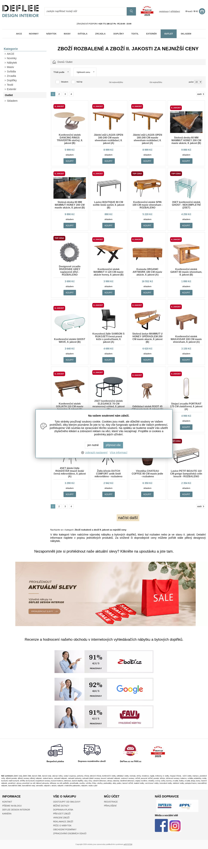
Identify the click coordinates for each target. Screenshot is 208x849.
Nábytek (12, 62)
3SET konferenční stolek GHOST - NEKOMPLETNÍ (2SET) (186, 205)
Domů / (61, 62)
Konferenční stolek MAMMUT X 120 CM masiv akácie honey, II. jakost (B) (108, 272)
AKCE (10, 53)
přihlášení (175, 11)
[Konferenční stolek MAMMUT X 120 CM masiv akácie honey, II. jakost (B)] (108, 264)
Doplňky (12, 80)
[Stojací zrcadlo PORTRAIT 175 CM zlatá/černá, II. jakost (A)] (186, 398)
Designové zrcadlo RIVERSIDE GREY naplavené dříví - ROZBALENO (70, 270)
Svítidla (11, 71)
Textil (10, 84)
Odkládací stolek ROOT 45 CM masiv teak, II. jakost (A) (147, 407)
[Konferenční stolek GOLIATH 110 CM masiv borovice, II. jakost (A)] (69, 398)
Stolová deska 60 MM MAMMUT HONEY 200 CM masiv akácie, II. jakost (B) (186, 140)
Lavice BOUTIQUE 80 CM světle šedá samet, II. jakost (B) (108, 205)
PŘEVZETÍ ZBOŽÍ (62, 813)
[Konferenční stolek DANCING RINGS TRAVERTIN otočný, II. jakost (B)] (69, 131)
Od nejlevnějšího (116, 82)
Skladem (12, 100)
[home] (20, 16)
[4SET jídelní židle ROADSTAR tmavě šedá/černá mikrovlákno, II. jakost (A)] (69, 464)
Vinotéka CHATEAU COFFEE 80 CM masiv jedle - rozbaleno (147, 474)
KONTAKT (7, 802)
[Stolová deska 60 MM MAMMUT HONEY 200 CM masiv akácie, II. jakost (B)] (186, 132)
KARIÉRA (6, 813)
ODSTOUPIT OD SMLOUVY (66, 802)
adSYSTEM (128, 844)
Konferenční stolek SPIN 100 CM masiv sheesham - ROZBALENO (147, 205)
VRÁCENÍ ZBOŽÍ (61, 817)
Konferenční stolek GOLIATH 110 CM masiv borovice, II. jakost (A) (69, 406)
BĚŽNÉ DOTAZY (61, 805)
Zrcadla (11, 75)
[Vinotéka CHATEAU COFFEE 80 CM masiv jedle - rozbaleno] (147, 465)
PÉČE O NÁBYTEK (62, 825)
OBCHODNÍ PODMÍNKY (64, 829)
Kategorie (11, 48)
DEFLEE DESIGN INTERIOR (16, 809)
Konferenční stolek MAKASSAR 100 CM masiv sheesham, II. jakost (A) (186, 339)
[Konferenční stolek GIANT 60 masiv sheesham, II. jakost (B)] (186, 264)
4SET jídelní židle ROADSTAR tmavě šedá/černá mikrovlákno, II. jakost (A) (70, 472)
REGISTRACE (111, 802)
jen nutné (93, 445)
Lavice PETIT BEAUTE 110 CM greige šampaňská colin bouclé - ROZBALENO (186, 474)
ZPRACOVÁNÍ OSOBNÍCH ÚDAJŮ (69, 833)
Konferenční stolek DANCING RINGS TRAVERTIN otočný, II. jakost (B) (70, 139)
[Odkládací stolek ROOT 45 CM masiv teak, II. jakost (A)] (147, 399)
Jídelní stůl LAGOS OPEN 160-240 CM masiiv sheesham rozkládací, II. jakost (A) (147, 139)
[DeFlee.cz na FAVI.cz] (130, 757)
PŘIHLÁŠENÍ (110, 805)
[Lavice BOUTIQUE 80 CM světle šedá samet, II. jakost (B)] (108, 198)
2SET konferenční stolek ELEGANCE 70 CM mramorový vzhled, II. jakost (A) (108, 405)
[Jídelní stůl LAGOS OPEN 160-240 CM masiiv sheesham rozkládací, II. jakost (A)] (147, 131)
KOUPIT (70, 161)
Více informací (118, 452)
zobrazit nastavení (96, 452)
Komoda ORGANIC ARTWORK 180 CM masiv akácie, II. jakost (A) (147, 272)
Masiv (10, 67)
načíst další (128, 518)
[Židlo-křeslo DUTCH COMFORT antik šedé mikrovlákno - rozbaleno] (108, 465)
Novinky (12, 58)
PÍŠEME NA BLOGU (12, 805)
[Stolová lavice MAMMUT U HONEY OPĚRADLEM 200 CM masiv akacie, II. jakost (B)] (147, 329)
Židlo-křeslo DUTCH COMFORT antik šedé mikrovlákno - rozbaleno (108, 474)
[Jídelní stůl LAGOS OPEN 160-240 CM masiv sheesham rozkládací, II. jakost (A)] (108, 131)
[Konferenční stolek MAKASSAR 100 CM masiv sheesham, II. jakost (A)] (186, 331)
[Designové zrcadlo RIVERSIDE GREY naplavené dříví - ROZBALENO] (69, 262)
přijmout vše (113, 445)
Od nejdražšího (156, 82)
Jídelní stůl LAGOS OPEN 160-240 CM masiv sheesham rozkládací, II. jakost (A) (108, 139)
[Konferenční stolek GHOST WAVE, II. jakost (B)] (69, 332)
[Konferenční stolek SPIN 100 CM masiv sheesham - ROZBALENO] (147, 198)
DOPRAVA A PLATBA (63, 809)
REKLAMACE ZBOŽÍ (63, 821)
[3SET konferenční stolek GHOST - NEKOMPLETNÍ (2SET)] (186, 198)
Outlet (9, 95)
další (199, 94)
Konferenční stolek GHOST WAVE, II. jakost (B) (69, 340)
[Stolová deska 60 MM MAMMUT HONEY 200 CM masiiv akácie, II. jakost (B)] (69, 198)
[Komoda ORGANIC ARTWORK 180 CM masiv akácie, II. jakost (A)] (147, 264)
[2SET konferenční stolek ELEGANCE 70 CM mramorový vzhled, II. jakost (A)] (108, 397)
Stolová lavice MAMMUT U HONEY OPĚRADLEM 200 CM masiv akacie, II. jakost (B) (147, 337)
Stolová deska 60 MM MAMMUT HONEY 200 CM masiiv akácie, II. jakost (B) (70, 205)
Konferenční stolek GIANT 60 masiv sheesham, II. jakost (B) (186, 272)
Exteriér (11, 89)
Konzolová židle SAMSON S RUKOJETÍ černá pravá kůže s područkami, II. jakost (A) (108, 337)
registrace (164, 11)
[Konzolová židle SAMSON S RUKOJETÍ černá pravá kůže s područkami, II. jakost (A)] (108, 329)
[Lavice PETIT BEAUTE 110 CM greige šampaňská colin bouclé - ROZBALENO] (186, 465)
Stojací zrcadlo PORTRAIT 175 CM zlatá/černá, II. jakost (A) (186, 406)
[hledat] (131, 11)
